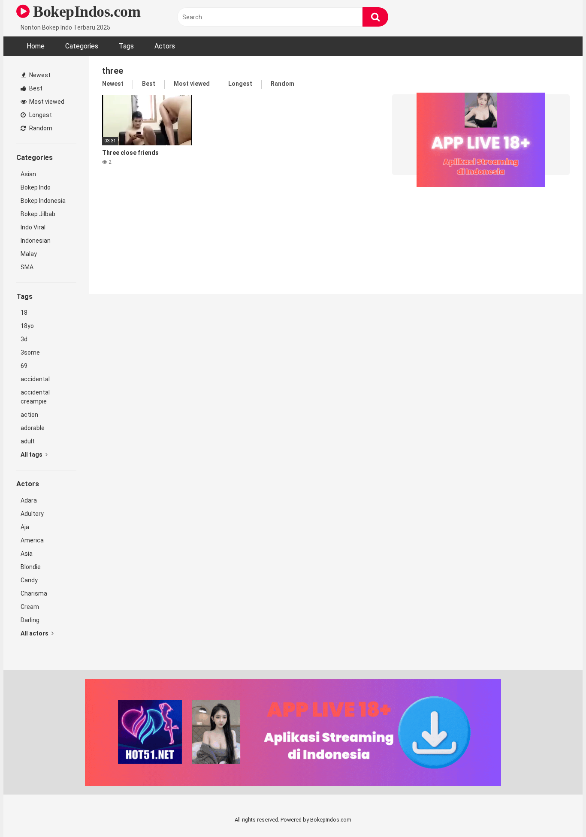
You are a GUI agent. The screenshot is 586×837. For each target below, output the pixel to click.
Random (40, 128)
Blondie (31, 566)
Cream (30, 606)
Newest (39, 75)
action (29, 414)
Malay (29, 253)
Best (35, 88)
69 (24, 365)
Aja (25, 527)
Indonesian (36, 240)
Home (36, 46)
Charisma (34, 593)
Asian (28, 174)
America (32, 540)
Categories (81, 46)
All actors (35, 633)
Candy (29, 580)
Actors (164, 46)
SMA (27, 267)
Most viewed (46, 101)
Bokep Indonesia (43, 200)
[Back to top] (557, 811)
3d (24, 339)
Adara (29, 500)
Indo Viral (33, 227)
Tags (126, 46)
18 (24, 312)
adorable (33, 428)
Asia (27, 553)
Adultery (32, 513)
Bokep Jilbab (38, 214)
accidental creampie (35, 397)
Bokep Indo (36, 187)
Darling (30, 620)
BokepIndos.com (85, 11)
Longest (40, 114)
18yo (27, 325)
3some (30, 352)
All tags (32, 454)
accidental (35, 379)
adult (28, 441)
